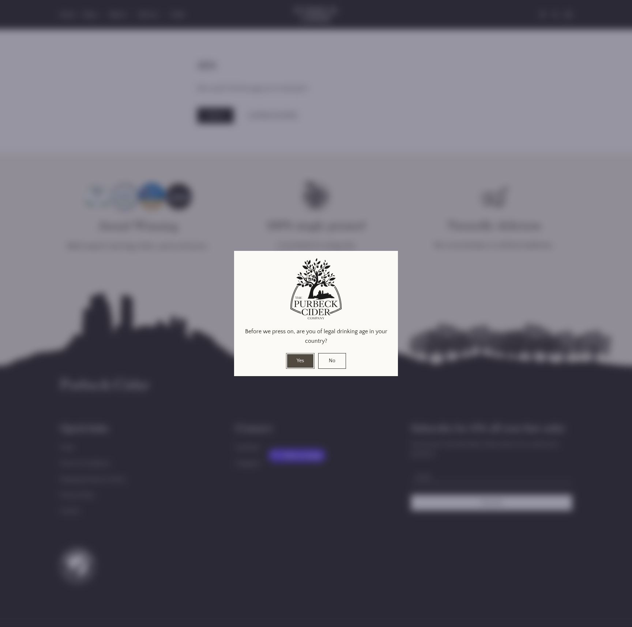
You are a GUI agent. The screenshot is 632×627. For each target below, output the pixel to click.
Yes (300, 361)
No (332, 361)
